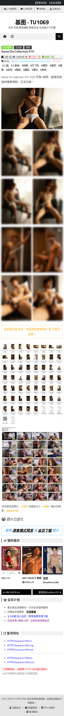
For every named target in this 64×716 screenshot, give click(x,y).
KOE (58, 61)
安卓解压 (33, 711)
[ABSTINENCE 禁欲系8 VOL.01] (32, 561)
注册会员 (56, 9)
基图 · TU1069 (32, 22)
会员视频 (7, 47)
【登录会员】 (41, 2)
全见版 (19, 47)
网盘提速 (32, 707)
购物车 (42, 9)
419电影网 (11, 9)
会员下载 (45, 530)
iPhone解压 (49, 707)
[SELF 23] (11, 561)
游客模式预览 (23, 530)
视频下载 (49, 57)
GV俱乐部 (27, 9)
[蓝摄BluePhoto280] (53, 561)
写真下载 (36, 57)
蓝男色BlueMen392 (48, 592)
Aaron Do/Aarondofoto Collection (32, 61)
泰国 (28, 47)
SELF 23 (5, 578)
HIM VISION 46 (12, 592)
